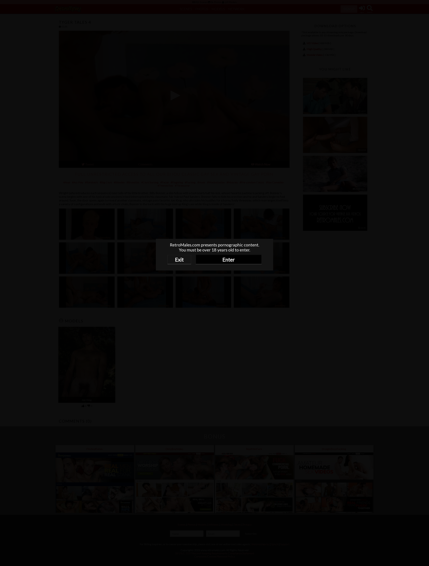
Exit (179, 259)
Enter (228, 259)
